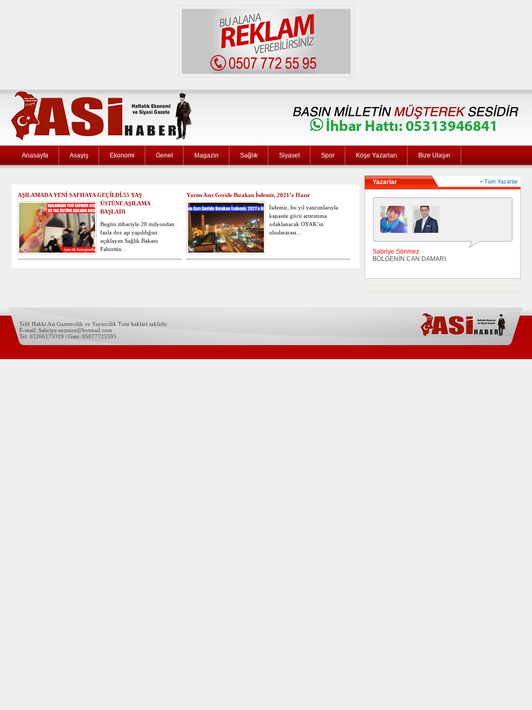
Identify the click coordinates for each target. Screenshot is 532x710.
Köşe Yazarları (376, 155)
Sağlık (249, 155)
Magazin (206, 155)
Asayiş (79, 155)
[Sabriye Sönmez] (396, 222)
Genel (164, 155)
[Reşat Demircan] (429, 222)
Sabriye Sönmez (396, 251)
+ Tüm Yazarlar (499, 181)
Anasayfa (35, 155)
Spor (328, 155)
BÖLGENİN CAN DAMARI (409, 258)
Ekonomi (122, 155)
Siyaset (289, 155)
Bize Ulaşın (434, 155)
